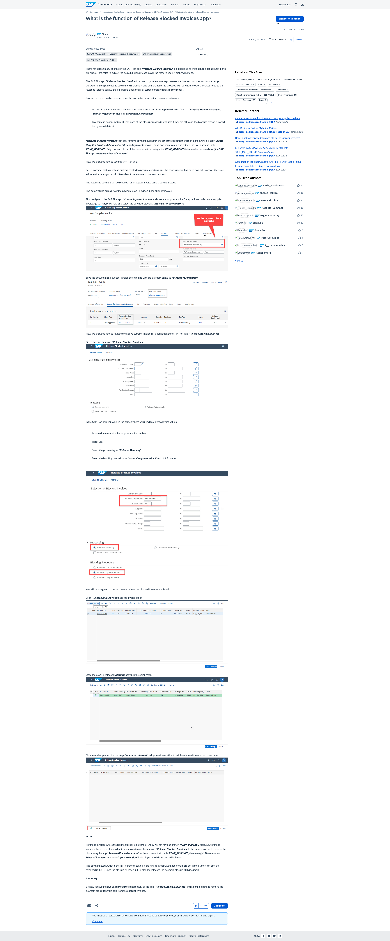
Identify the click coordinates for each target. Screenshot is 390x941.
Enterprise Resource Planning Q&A (256, 122)
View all (239, 260)
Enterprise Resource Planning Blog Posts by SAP (263, 132)
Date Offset (281, 90)
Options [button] (277, 23)
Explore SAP (285, 4)
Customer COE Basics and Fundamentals (253, 90)
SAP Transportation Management (157, 54)
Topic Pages (215, 4)
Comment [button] (219, 905)
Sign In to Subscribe (289, 19)
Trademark (170, 936)
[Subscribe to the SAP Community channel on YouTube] (274, 936)
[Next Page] (271, 103)
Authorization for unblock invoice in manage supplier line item (267, 118)
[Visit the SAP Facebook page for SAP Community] (263, 936)
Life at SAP (202, 54)
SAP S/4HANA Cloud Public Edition (101, 60)
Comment (97, 921)
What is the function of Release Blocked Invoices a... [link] (197, 12)
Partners (175, 4)
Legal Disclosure (154, 936)
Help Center (200, 4)
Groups (148, 4)
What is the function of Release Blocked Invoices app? (148, 18)
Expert (262, 100)
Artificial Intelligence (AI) (268, 79)
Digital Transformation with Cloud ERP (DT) (254, 95)
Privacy (111, 936)
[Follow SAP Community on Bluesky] (269, 936)
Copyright (138, 936)
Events (186, 4)
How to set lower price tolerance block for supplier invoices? (267, 138)
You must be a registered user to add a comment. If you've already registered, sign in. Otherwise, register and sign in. (153, 915)
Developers (162, 4)
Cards (260, 85)
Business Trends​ (243, 85)
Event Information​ (243, 100)
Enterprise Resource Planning (139, 12)
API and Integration (244, 79)
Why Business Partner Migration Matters (256, 128)
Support (182, 936)
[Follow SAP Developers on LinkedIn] (280, 936)
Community (105, 4)
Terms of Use (124, 936)
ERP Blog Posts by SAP (163, 12)
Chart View (273, 85)
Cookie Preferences (199, 936)
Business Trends (291, 79)
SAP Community (92, 12)
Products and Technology (128, 4)
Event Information (285, 95)
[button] (291, 39)
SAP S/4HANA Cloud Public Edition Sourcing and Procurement (113, 54)
